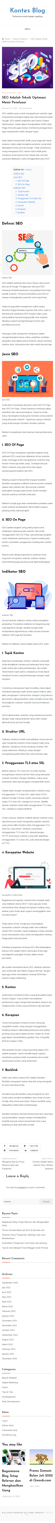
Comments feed (9, 1430)
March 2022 (7, 1306)
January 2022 (8, 1316)
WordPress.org (9, 1435)
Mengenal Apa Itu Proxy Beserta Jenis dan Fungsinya (13, 1165)
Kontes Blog (27, 11)
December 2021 (9, 1320)
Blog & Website (9, 92)
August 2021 (8, 1339)
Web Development (11, 1401)
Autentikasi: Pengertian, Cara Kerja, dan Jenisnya (24, 1243)
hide (28, 170)
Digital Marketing (10, 1382)
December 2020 (9, 1358)
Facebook (14, 1146)
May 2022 (6, 1297)
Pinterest (14, 1151)
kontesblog (27, 108)
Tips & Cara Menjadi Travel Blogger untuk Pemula (25, 1248)
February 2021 (9, 1349)
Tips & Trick (7, 1392)
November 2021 (9, 1325)
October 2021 (8, 1330)
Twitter (34, 1146)
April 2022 (6, 1301)
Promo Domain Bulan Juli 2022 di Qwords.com (23, 1230)
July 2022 (6, 1287)
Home (20, 92)
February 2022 (9, 1311)
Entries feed (7, 1425)
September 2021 (10, 1335)
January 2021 (8, 1354)
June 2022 (6, 1292)
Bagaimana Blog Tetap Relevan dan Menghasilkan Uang (12, 1481)
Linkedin (34, 1151)
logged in (22, 1187)
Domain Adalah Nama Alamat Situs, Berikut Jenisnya (43, 1165)
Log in (5, 1420)
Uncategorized (8, 1397)
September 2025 (10, 1282)
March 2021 (7, 1344)
